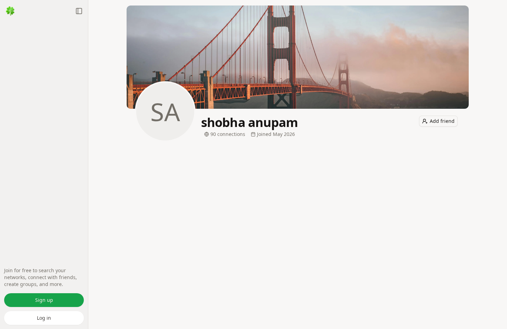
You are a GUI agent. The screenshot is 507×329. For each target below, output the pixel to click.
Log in (44, 318)
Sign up (44, 300)
